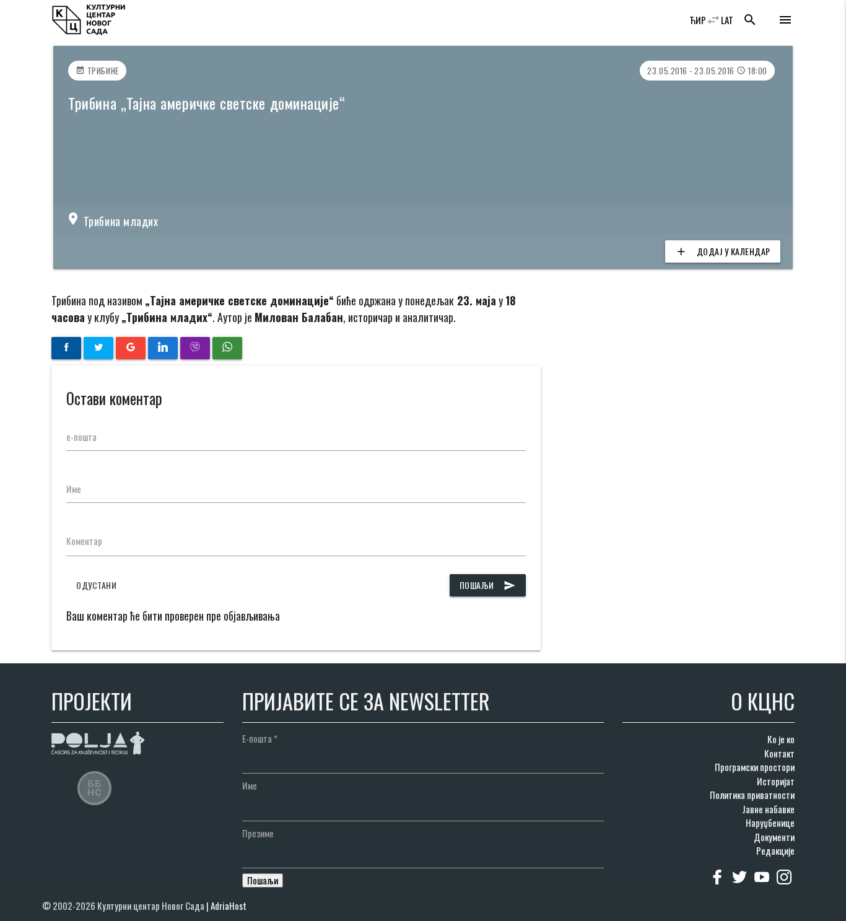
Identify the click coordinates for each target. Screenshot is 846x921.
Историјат (776, 781)
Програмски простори (755, 767)
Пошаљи (488, 584)
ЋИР (697, 20)
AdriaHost (228, 905)
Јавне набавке (768, 809)
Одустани (96, 584)
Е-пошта (259, 738)
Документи (774, 837)
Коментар (84, 541)
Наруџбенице (770, 822)
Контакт (779, 753)
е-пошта (81, 436)
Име (73, 488)
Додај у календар (722, 251)
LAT (727, 20)
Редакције (775, 850)
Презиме (258, 833)
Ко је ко (781, 739)
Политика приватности (752, 794)
